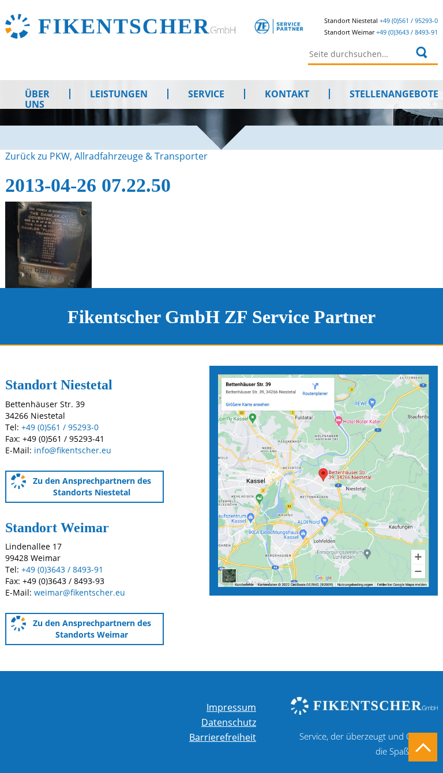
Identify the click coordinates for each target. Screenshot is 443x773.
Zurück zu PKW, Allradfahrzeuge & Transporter (106, 156)
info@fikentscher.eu (72, 450)
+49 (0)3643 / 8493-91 (407, 32)
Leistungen (119, 94)
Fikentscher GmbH (171, 25)
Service (206, 94)
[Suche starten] (422, 52)
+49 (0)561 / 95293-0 (409, 20)
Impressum (231, 707)
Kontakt (287, 94)
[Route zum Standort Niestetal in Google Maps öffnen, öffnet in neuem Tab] (323, 479)
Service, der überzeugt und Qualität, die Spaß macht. (368, 743)
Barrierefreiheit (222, 737)
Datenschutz (228, 722)
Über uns (37, 94)
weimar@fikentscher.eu (79, 592)
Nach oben (422, 747)
